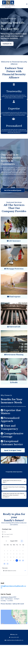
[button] (26, 4)
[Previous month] (6, 541)
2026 (16, 541)
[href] (14, 617)
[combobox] (14, 570)
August (12, 541)
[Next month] (21, 541)
